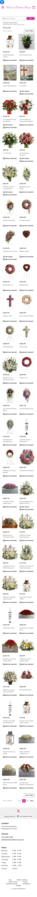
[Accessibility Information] (2, 2)
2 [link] (27, 801)
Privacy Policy (13, 882)
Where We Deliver (11, 884)
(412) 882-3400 (7, 837)
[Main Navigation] (3, 7)
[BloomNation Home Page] (24, 816)
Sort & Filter (29, 31)
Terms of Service (22, 880)
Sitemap (18, 885)
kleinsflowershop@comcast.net (12, 840)
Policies (25, 882)
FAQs (10, 880)
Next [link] (31, 801)
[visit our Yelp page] (18, 810)
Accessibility (26, 884)
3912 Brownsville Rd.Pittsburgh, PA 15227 (9, 827)
